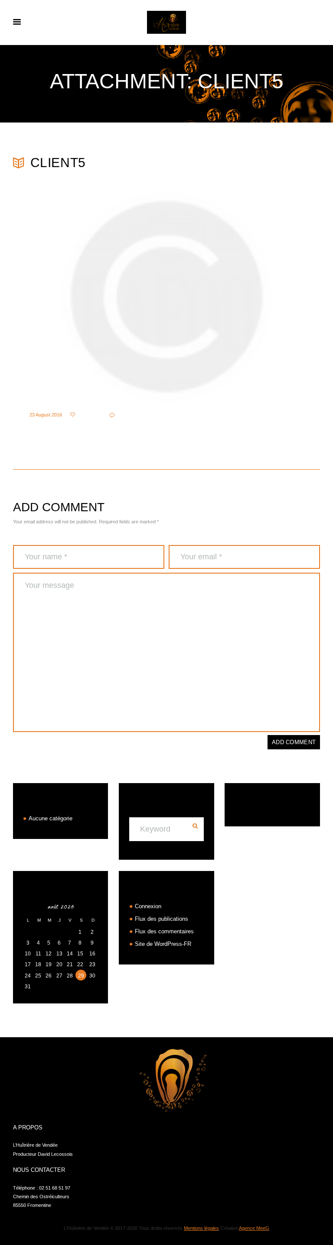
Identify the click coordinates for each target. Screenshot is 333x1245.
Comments (130, 415)
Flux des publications (161, 919)
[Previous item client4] (89, 296)
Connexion (148, 906)
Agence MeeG (254, 1228)
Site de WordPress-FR (163, 944)
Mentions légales (201, 1228)
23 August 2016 (45, 414)
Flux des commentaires (164, 931)
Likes (85, 415)
